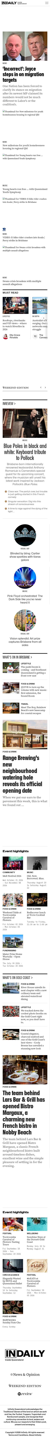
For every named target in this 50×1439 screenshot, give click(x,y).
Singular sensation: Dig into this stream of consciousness (24, 502)
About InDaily (35, 1435)
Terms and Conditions (18, 1435)
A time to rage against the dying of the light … (27, 510)
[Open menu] (46, 3)
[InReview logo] (25, 1394)
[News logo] (25, 1374)
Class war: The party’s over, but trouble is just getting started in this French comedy (27, 494)
